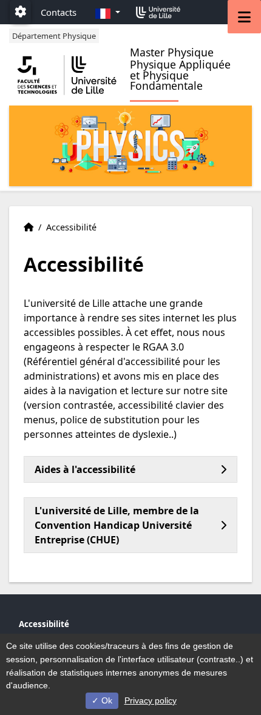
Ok (105, 700)
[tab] (130, 469)
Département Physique (54, 35)
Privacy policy (150, 700)
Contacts (58, 12)
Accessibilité (44, 624)
